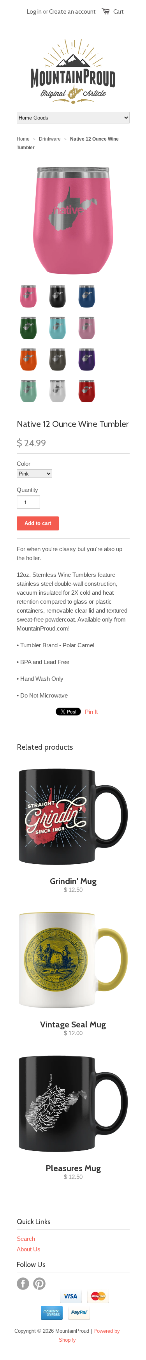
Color (23, 463)
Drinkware (50, 139)
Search (26, 1238)
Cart (118, 11)
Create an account (72, 11)
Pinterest (39, 1283)
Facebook (23, 1283)
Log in (34, 11)
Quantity (27, 489)
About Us (28, 1249)
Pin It (91, 711)
